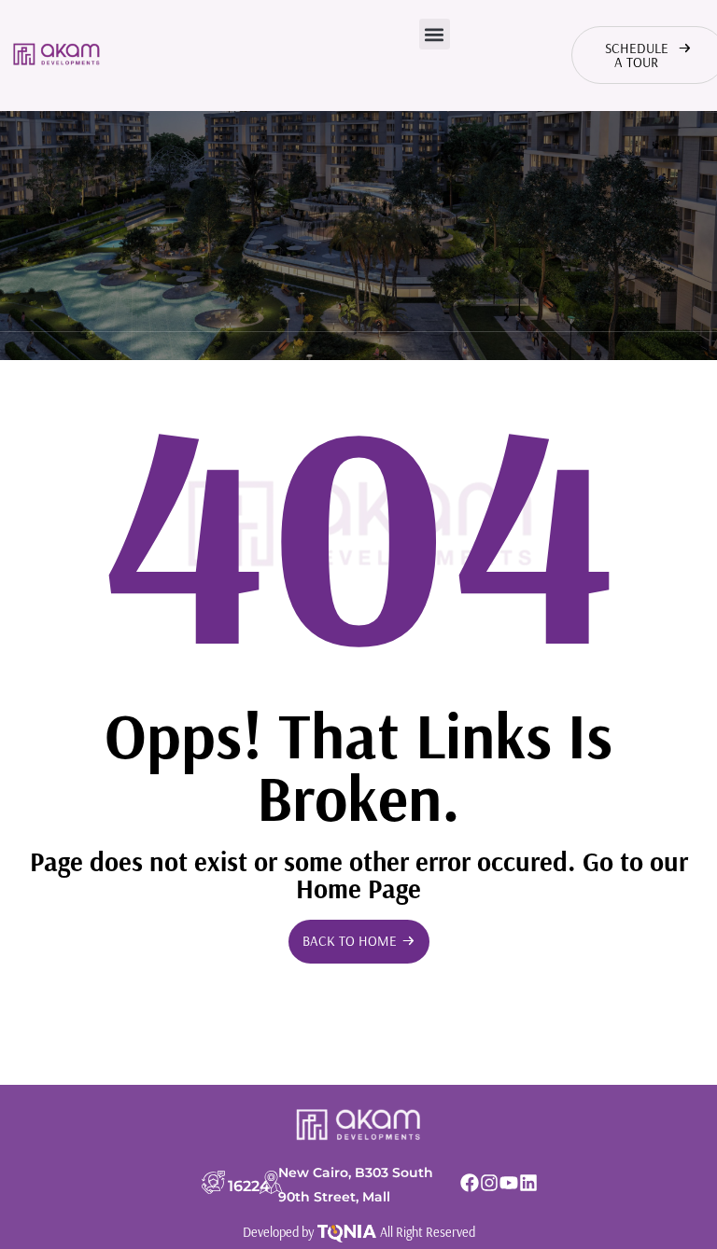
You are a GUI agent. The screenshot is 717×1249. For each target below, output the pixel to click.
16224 (249, 1185)
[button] (434, 34)
